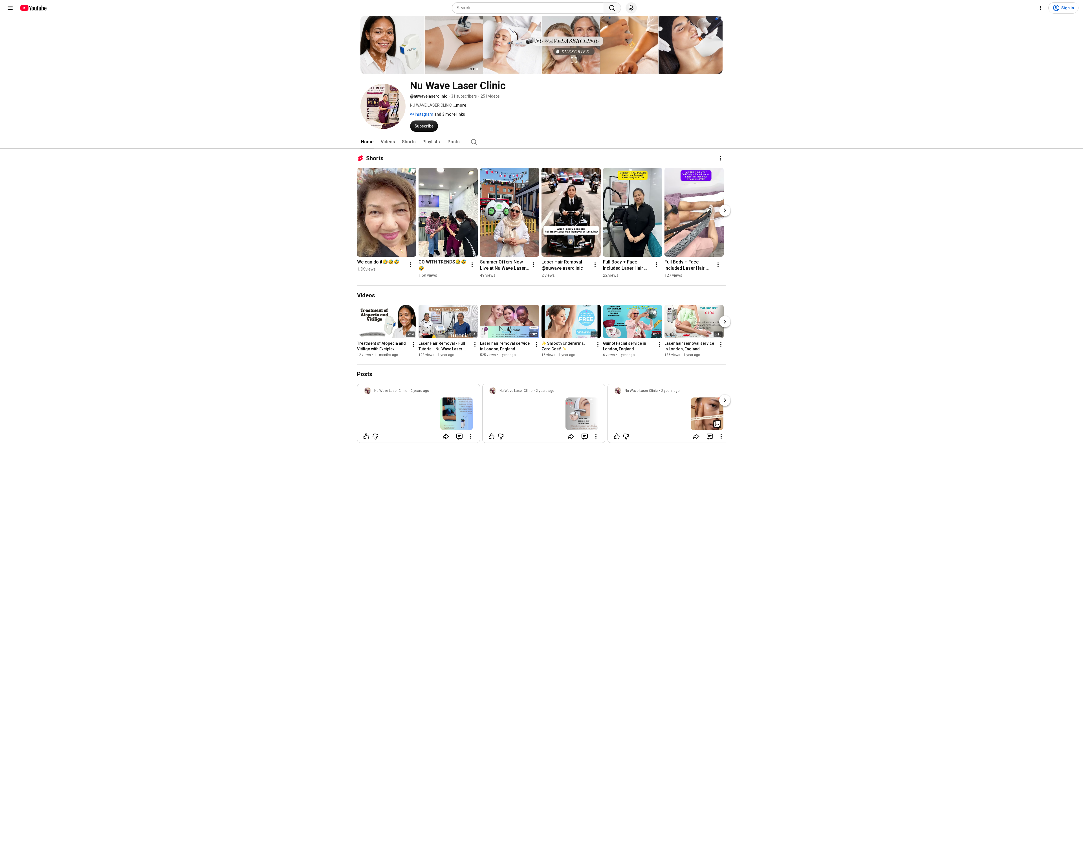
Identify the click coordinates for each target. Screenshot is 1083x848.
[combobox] (529, 8)
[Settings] (1040, 8)
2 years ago (420, 391)
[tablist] (541, 142)
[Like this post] (366, 436)
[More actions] (720, 158)
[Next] (724, 210)
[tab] (367, 142)
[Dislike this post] (375, 436)
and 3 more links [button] (449, 114)
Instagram (423, 114)
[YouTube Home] (33, 8)
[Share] (446, 436)
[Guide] (10, 8)
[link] (418, 415)
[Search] (612, 8)
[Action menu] (470, 436)
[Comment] (459, 436)
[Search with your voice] (631, 8)
